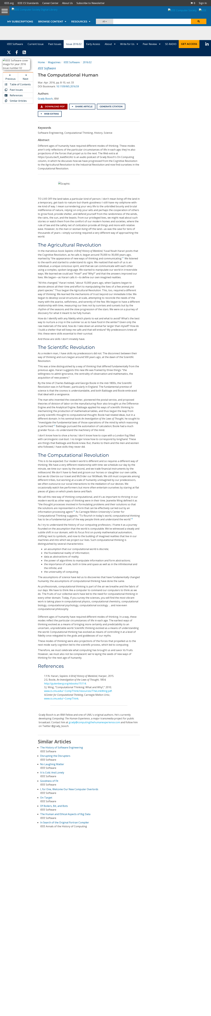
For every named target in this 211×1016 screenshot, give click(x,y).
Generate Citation (111, 106)
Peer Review (150, 44)
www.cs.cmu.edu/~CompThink (61, 698)
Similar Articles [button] (18, 100)
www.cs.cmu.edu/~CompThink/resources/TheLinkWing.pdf (78, 691)
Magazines (54, 62)
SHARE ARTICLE (84, 106)
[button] (193, 3)
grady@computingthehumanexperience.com (94, 722)
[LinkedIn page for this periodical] (207, 44)
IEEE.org (9, 3)
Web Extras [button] (51, 113)
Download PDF (54, 106)
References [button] (16, 95)
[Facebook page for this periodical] (16, 52)
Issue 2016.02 (74, 44)
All (104, 21)
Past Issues (54, 44)
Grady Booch (45, 98)
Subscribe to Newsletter (90, 3)
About (108, 44)
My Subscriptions (20, 21)
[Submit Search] (198, 21)
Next (25, 79)
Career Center (50, 3)
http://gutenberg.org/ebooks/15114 (65, 683)
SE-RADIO (170, 44)
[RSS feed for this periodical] (24, 52)
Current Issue (36, 44)
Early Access (93, 44)
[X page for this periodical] (9, 52)
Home (41, 62)
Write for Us (127, 44)
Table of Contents (20, 84)
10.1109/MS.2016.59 (67, 86)
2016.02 (87, 62)
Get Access (189, 44)
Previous (10, 79)
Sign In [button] (203, 3)
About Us (67, 3)
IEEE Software (15, 44)
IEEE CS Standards (28, 3)
